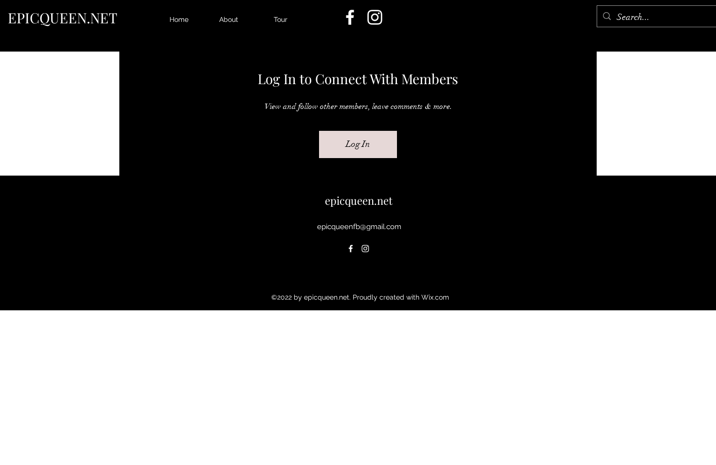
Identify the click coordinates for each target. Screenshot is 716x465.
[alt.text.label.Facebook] (350, 17)
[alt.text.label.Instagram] (375, 17)
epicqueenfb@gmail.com (359, 226)
